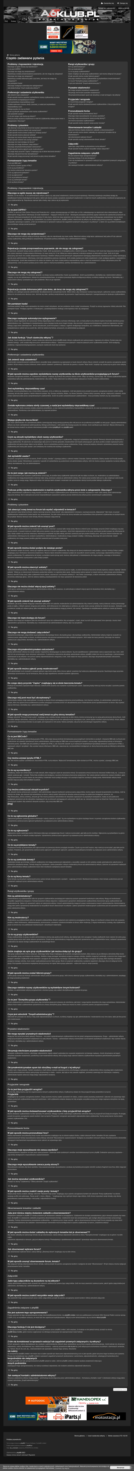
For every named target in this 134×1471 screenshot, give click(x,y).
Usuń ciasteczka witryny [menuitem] (96, 1436)
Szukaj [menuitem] (13, 21)
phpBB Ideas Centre (15, 1332)
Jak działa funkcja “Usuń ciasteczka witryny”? (24, 88)
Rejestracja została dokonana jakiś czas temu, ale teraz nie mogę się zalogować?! (32, 80)
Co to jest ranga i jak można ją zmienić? (22, 116)
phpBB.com (68, 427)
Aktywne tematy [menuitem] (123, 8)
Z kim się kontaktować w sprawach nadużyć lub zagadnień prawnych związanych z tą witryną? (97, 162)
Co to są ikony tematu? (16, 182)
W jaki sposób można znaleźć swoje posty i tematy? (86, 123)
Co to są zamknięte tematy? (17, 180)
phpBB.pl (56, 427)
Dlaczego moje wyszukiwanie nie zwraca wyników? (86, 116)
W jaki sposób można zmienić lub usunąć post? (24, 130)
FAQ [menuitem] (6, 21)
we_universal (14, 1448)
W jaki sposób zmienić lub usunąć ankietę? (23, 140)
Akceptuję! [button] (120, 1467)
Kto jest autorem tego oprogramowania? (82, 156)
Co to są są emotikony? (16, 168)
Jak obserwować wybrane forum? (80, 137)
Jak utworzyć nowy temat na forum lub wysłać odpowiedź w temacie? (32, 128)
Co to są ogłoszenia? (15, 175)
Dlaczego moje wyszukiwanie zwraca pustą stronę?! (86, 118)
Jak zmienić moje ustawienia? (18, 95)
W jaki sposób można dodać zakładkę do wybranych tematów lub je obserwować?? (92, 133)
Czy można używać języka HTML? (20, 165)
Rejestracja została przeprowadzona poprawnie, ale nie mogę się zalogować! (35, 74)
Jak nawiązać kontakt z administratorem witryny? (85, 165)
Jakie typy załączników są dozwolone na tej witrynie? (87, 146)
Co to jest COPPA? (14, 69)
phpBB (23, 1443)
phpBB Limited (70, 1315)
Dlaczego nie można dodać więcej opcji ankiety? (25, 137)
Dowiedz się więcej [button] (62, 1468)
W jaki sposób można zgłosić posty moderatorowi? (25, 149)
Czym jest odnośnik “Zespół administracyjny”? (84, 83)
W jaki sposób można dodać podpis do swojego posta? (27, 133)
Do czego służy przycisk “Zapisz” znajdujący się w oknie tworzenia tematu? (34, 151)
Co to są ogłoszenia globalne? (18, 173)
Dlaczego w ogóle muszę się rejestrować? (23, 67)
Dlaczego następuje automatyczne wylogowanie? (25, 86)
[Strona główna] (67, 15)
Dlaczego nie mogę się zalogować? (20, 76)
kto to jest (71, 1346)
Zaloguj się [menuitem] (124, 3)
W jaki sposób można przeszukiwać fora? (82, 114)
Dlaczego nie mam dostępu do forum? (21, 142)
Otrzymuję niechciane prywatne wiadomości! (84, 93)
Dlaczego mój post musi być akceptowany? (23, 154)
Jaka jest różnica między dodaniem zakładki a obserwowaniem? (91, 130)
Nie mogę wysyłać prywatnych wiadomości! (83, 90)
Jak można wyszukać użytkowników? (81, 121)
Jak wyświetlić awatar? (16, 114)
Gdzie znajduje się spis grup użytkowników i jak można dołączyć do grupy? (94, 74)
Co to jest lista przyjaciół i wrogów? (80, 102)
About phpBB (101, 1317)
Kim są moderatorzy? (75, 69)
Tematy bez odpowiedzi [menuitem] (106, 8)
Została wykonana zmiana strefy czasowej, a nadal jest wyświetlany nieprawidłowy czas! (31, 106)
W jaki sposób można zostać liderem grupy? (83, 76)
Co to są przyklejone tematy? (18, 177)
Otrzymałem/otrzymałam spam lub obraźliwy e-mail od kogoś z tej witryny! (94, 95)
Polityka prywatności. (14, 1439)
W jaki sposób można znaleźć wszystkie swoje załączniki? (88, 149)
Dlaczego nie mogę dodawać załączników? (23, 144)
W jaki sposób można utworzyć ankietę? (22, 135)
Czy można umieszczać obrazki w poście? (23, 170)
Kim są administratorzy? (76, 67)
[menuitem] (17, 1455)
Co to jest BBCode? (15, 163)
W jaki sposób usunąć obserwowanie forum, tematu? (87, 139)
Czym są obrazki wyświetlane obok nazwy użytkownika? (28, 111)
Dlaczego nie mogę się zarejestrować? (21, 71)
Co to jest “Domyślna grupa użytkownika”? (83, 81)
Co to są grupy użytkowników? (79, 71)
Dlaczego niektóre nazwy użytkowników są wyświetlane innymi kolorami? (94, 79)
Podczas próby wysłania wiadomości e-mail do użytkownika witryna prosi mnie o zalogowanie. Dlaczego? (36, 120)
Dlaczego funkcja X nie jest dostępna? (81, 158)
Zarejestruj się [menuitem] (109, 3)
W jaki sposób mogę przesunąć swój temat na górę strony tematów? (32, 156)
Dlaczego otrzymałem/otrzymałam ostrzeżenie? (24, 147)
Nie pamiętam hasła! (15, 83)
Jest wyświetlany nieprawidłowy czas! (21, 102)
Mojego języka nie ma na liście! (19, 109)
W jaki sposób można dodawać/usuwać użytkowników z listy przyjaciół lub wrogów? (94, 105)
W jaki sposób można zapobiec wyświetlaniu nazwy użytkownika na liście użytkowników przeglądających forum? (34, 98)
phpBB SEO (21, 1453)
